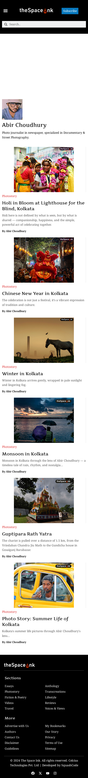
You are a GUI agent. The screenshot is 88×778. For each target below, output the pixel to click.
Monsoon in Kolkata (26, 453)
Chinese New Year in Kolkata (35, 293)
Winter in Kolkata (23, 373)
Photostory (9, 196)
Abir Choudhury (24, 125)
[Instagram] (55, 773)
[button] (5, 10)
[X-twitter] (40, 773)
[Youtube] (47, 773)
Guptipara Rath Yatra (27, 533)
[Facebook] (33, 773)
